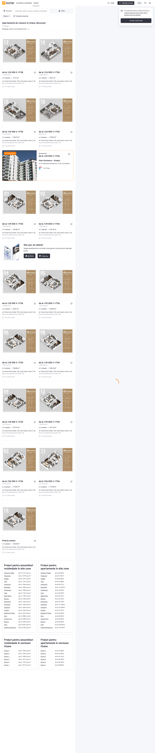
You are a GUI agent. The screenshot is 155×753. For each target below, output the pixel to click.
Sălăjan (6, 579)
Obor (5, 616)
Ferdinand (7, 604)
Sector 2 (6, 656)
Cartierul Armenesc (10, 627)
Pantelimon (7, 590)
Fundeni (6, 610)
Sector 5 (6, 659)
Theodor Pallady (9, 573)
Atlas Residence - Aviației (49, 160)
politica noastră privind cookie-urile (135, 13)
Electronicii (7, 602)
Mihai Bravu (7, 596)
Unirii (5, 625)
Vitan (5, 593)
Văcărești (7, 607)
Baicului (6, 599)
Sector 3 (6, 651)
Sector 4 (6, 653)
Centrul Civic (8, 619)
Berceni (6, 622)
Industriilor (7, 584)
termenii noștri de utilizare (132, 15)
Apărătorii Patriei (9, 613)
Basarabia (7, 587)
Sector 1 (6, 665)
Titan (5, 582)
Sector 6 (6, 662)
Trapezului (7, 576)
